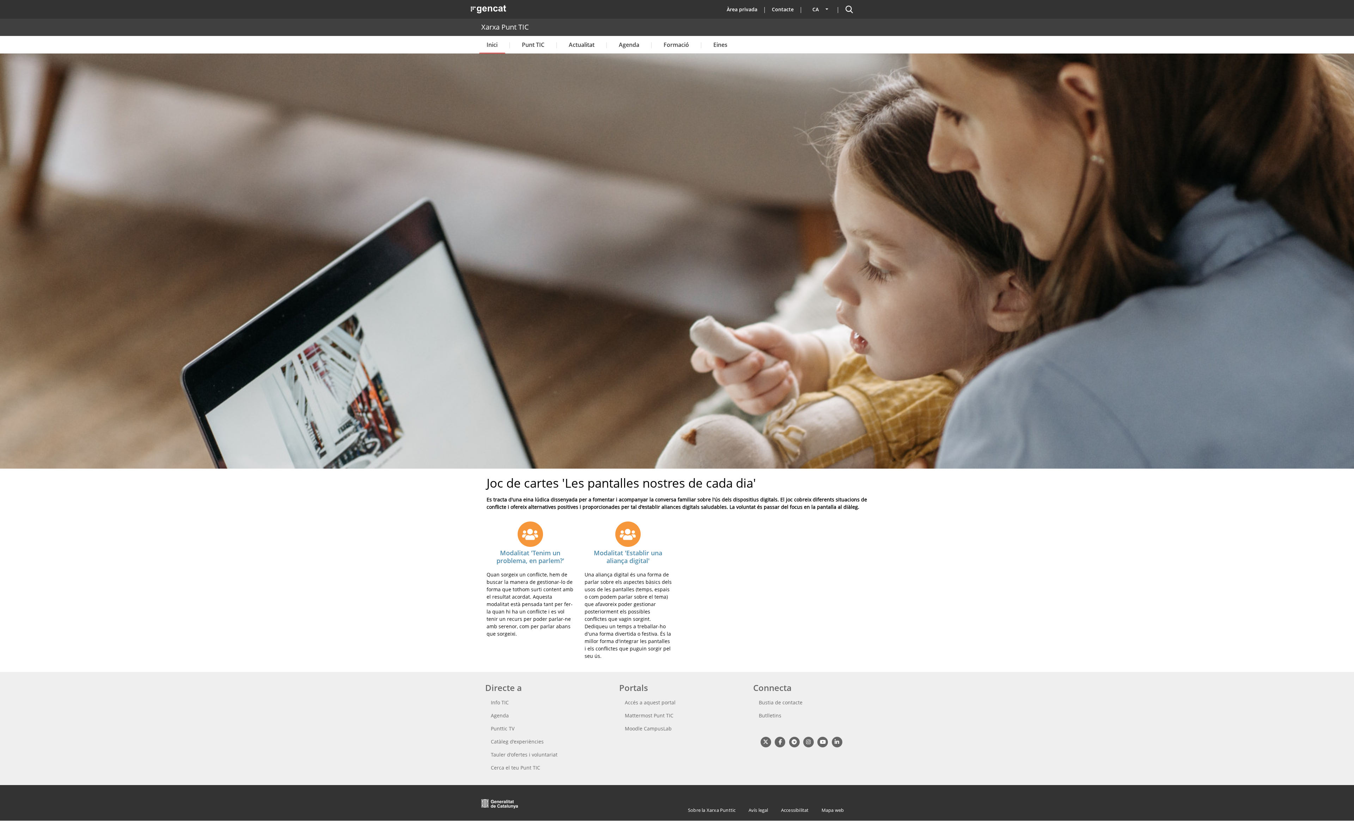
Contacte (783, 9)
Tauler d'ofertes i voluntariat (524, 754)
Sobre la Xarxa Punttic (712, 810)
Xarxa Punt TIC (505, 27)
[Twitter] (765, 742)
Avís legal (758, 810)
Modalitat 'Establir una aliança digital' (628, 557)
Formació (676, 45)
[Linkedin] (836, 742)
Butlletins (770, 715)
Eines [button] (720, 45)
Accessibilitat (795, 810)
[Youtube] (822, 742)
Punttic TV (502, 728)
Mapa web (833, 810)
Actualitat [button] (581, 45)
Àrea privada (742, 9)
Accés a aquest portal (650, 702)
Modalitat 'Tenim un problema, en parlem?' (530, 557)
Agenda (629, 45)
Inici (492, 45)
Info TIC (500, 702)
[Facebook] (779, 742)
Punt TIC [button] (533, 45)
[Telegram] (794, 742)
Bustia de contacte (781, 702)
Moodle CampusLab (648, 728)
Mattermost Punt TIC (649, 715)
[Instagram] (808, 742)
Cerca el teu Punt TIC (515, 767)
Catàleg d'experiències (517, 741)
